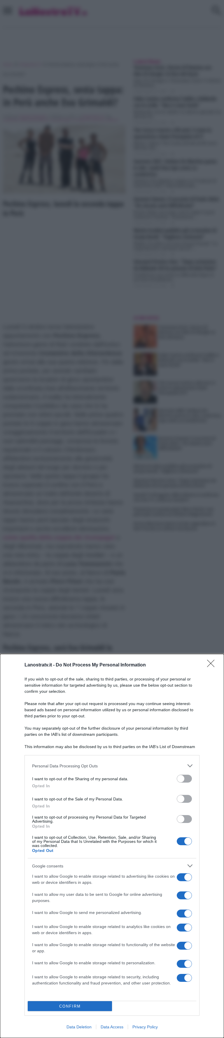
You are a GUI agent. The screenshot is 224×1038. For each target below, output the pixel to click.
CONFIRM (70, 1006)
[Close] (212, 665)
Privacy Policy (145, 1027)
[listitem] (112, 766)
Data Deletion (79, 1027)
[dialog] (112, 846)
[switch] (184, 779)
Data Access (112, 1027)
